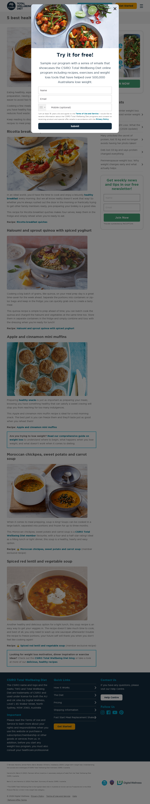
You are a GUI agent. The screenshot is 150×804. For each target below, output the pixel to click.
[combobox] (42, 107)
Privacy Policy (102, 119)
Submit (75, 126)
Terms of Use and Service (87, 114)
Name (43, 90)
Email (43, 99)
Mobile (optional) (61, 107)
